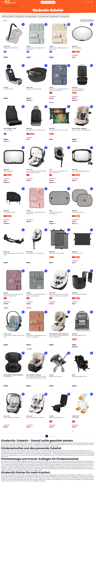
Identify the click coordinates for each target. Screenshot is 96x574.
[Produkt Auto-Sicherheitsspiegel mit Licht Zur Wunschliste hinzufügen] (91, 147)
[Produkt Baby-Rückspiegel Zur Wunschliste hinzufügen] (91, 24)
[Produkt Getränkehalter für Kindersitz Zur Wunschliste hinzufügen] (91, 270)
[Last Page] (55, 436)
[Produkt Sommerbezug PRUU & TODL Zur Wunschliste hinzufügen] (91, 353)
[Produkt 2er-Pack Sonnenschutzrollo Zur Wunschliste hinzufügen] (68, 229)
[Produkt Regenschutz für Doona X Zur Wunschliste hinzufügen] (68, 353)
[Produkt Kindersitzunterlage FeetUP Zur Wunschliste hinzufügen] (68, 394)
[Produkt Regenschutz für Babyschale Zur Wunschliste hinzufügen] (45, 65)
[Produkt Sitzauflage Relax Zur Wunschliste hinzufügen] (23, 353)
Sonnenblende (20, 16)
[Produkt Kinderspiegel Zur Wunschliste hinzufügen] (91, 394)
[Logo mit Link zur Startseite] (10, 2)
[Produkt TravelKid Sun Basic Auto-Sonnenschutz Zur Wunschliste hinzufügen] (68, 188)
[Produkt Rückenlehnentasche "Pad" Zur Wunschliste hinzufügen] (91, 312)
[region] (13, 33)
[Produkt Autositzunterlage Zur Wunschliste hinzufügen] (23, 65)
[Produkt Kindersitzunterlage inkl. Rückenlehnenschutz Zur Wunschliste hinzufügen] (91, 65)
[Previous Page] (44, 436)
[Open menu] (3, 2)
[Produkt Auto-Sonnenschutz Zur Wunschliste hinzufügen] (91, 229)
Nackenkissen (54, 16)
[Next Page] (52, 436)
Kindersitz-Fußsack (7, 16)
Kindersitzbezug (43, 16)
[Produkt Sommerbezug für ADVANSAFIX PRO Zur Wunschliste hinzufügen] (91, 106)
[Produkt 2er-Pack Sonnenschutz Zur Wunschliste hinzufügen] (91, 188)
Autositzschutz (64, 16)
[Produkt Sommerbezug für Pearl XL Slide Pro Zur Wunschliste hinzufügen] (45, 394)
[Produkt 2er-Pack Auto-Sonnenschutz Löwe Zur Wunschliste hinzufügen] (68, 106)
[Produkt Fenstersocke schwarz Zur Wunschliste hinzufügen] (23, 188)
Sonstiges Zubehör (31, 16)
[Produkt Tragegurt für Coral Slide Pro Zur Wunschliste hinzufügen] (23, 24)
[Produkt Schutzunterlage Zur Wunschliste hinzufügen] (23, 106)
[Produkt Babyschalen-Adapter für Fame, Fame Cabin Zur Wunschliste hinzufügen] (23, 229)
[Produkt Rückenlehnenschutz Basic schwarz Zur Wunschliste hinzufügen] (45, 106)
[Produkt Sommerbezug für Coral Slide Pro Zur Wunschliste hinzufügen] (23, 394)
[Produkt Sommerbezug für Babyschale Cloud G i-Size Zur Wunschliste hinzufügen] (23, 312)
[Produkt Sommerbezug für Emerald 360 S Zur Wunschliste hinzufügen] (45, 229)
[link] (41, 436)
